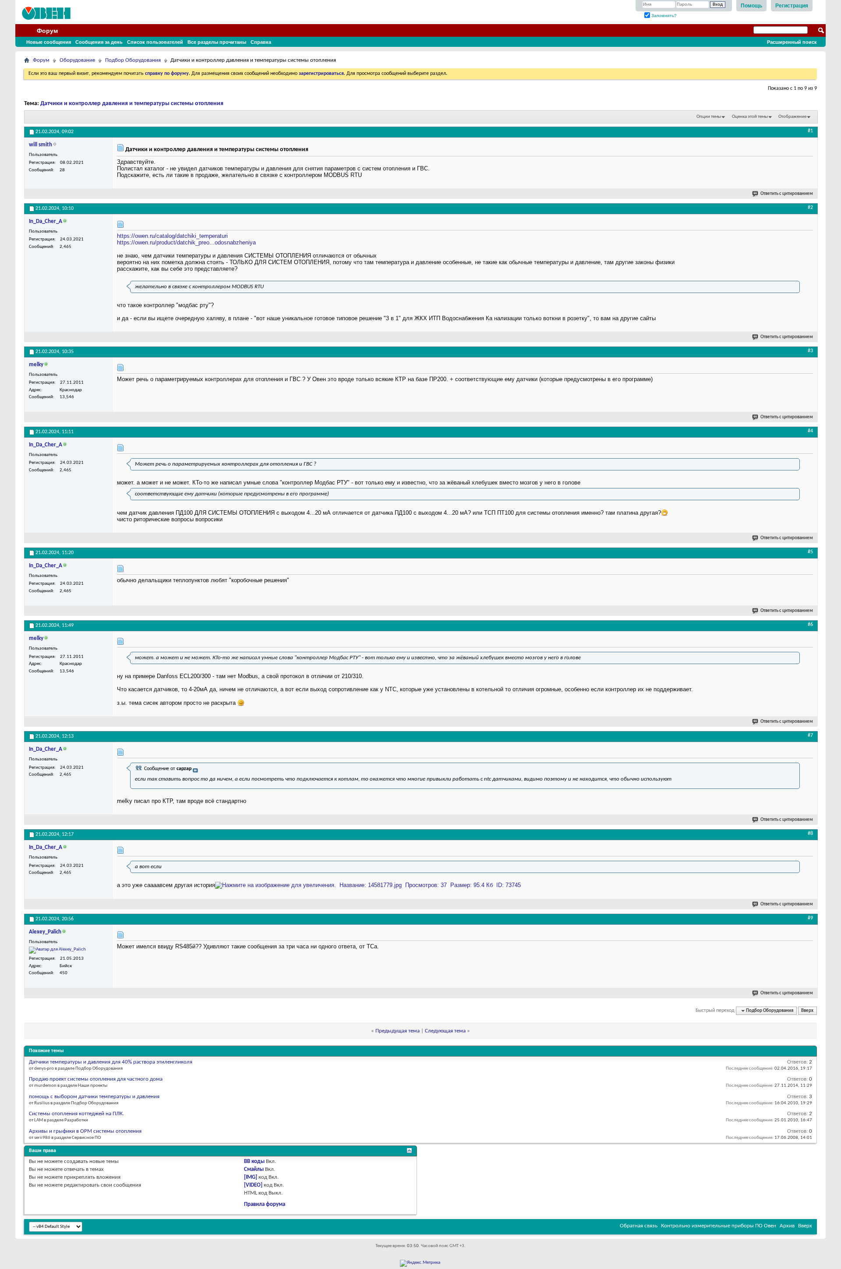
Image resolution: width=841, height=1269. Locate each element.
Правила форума (264, 1204)
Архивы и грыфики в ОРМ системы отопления (85, 1131)
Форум (47, 30)
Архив (787, 1226)
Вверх (807, 1010)
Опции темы (708, 116)
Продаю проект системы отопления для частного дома (96, 1079)
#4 (810, 431)
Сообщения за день (99, 42)
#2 (810, 207)
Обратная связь (638, 1226)
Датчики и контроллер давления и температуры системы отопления (131, 103)
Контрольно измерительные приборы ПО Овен (718, 1226)
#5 (810, 552)
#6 (810, 624)
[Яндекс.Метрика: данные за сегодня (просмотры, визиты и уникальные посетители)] (420, 1263)
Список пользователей (155, 42)
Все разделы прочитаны (216, 42)
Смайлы (254, 1169)
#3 (810, 350)
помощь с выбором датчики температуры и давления (94, 1096)
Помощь (751, 6)
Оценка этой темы (750, 116)
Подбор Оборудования (133, 60)
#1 (810, 131)
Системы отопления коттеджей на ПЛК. (76, 1114)
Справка (261, 42)
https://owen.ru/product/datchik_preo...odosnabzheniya (186, 242)
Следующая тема (445, 1031)
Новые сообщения (48, 42)
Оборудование (77, 60)
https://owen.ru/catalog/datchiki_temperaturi (172, 236)
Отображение (792, 116)
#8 (810, 833)
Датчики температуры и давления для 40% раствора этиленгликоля (110, 1062)
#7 (810, 735)
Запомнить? (663, 15)
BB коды (254, 1161)
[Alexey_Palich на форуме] (57, 950)
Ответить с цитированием (786, 193)
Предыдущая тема (397, 1031)
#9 (810, 918)
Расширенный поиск (792, 42)
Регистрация (791, 6)
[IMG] (250, 1177)
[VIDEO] (253, 1185)
